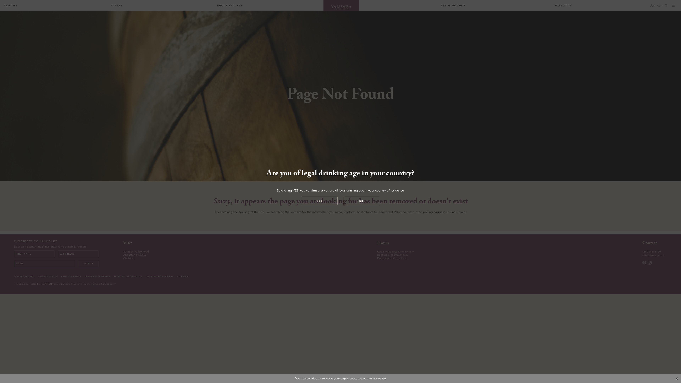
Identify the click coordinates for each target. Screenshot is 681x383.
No (361, 201)
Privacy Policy (377, 378)
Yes (319, 201)
